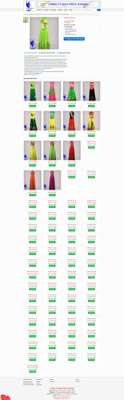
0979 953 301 (68, 395)
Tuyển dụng (38, 384)
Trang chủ (39, 9)
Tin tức (70, 9)
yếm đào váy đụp (38, 71)
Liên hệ (65, 9)
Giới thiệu (60, 9)
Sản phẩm (46, 9)
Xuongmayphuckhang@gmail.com (63, 397)
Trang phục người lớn (38, 14)
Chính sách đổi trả (27, 381)
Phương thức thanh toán (28, 384)
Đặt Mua (32, 106)
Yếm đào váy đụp (57, 14)
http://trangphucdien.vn (34, 74)
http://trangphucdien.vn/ (64, 398)
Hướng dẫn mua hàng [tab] (64, 53)
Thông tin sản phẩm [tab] (31, 53)
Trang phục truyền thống (48, 14)
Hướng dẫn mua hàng (28, 383)
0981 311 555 (60, 395)
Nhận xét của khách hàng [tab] (47, 53)
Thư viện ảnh (53, 9)
